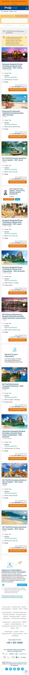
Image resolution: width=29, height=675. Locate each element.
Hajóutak (15, 609)
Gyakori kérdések (7, 612)
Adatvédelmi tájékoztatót (16, 597)
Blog (17, 628)
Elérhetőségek (9, 631)
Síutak (20, 609)
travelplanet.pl (23, 662)
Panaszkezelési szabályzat (18, 618)
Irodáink (16, 631)
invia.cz (12, 662)
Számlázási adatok (15, 616)
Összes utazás (6, 607)
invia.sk (16, 662)
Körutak (23, 607)
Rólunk (22, 631)
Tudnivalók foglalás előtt (19, 612)
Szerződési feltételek (9, 614)
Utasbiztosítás (7, 622)
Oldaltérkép (15, 635)
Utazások (6, 11)
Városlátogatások (6, 609)
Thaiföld (11, 11)
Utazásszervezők (7, 633)
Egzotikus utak (16, 607)
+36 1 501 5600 (14, 642)
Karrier (25, 633)
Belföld (25, 609)
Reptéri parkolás (16, 622)
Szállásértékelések (16, 624)
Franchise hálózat (18, 633)
